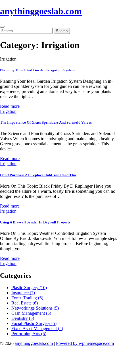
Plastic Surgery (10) (29, 287)
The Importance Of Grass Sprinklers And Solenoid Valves (46, 122)
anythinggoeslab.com (41, 11)
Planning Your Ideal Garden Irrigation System (37, 70)
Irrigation (8, 111)
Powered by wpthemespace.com (85, 343)
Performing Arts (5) (28, 333)
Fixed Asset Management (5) (37, 328)
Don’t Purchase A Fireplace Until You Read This (38, 175)
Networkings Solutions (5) (35, 308)
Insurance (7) (23, 292)
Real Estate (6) (24, 303)
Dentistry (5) (22, 318)
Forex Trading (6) (27, 297)
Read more (10, 106)
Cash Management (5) (31, 313)
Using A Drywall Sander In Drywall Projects (35, 222)
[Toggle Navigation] (2, 27)
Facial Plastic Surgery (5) (34, 323)
